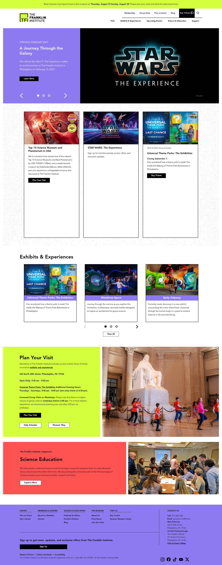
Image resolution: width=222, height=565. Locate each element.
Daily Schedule (30, 425)
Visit (113, 21)
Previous (21, 95)
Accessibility (60, 555)
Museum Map (59, 425)
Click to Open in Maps (176, 543)
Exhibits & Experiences (131, 21)
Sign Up (43, 547)
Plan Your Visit (39, 180)
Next (65, 95)
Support (195, 21)
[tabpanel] (111, 65)
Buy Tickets (156, 176)
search (197, 13)
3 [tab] (49, 95)
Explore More (30, 483)
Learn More (29, 79)
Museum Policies (27, 555)
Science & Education (177, 21)
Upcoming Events (154, 21)
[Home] (33, 18)
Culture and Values (44, 555)
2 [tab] (43, 95)
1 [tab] (38, 95)
